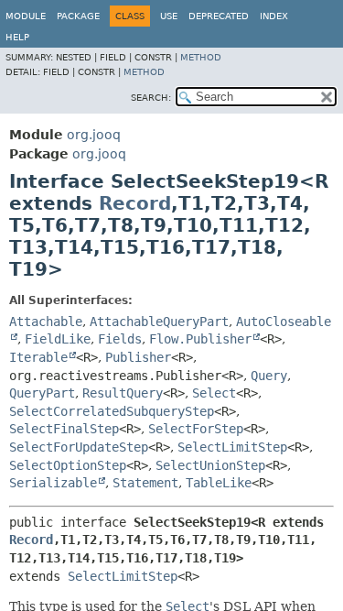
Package (78, 16)
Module (25, 16)
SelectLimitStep (232, 447)
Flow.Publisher (200, 339)
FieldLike (58, 339)
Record (135, 203)
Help (17, 37)
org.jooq (94, 134)
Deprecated (218, 16)
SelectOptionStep (67, 465)
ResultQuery (122, 393)
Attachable (45, 321)
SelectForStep (195, 428)
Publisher (138, 357)
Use (168, 16)
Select (214, 393)
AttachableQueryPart (159, 321)
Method (200, 57)
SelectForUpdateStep (78, 447)
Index (274, 16)
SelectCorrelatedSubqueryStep (111, 411)
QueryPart (42, 393)
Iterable (38, 357)
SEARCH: (151, 98)
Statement (145, 482)
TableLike (219, 482)
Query (269, 375)
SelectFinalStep (64, 428)
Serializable (53, 482)
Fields (120, 339)
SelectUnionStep (210, 465)
